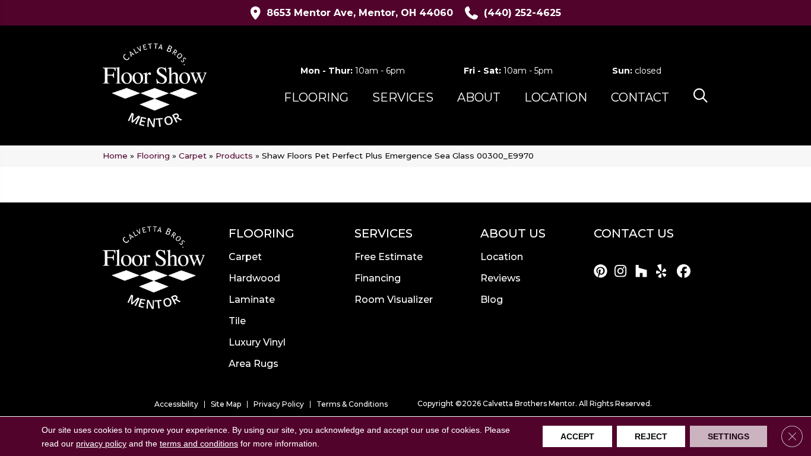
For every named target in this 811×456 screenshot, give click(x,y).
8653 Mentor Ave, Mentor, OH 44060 (360, 12)
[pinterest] (602, 272)
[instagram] (623, 272)
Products (234, 155)
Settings (728, 436)
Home (115, 155)
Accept (577, 436)
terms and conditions (199, 443)
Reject (651, 436)
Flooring (153, 155)
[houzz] (643, 272)
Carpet (193, 155)
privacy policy (101, 443)
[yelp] (664, 272)
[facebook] (685, 272)
